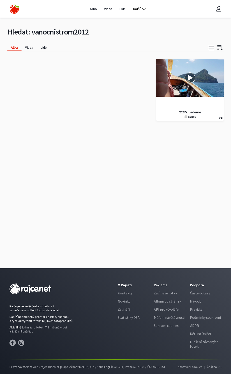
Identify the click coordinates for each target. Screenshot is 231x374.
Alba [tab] (14, 47)
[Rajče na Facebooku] (13, 344)
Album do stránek (167, 301)
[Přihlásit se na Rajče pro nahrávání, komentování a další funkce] (219, 9)
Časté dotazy (200, 293)
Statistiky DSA (129, 317)
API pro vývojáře (166, 309)
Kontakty (125, 293)
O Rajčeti (125, 285)
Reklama (161, 285)
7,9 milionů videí (56, 327)
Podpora (197, 285)
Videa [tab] (29, 47)
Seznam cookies (166, 325)
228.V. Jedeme (190, 112)
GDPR (194, 325)
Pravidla (196, 309)
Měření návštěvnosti (169, 317)
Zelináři (124, 309)
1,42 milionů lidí (22, 331)
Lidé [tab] (43, 47)
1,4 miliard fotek (33, 327)
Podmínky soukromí (205, 317)
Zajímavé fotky (165, 293)
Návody (195, 301)
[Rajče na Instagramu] (22, 344)
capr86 (191, 116)
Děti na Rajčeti (201, 333)
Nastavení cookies (190, 367)
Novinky (124, 301)
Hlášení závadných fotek (204, 344)
